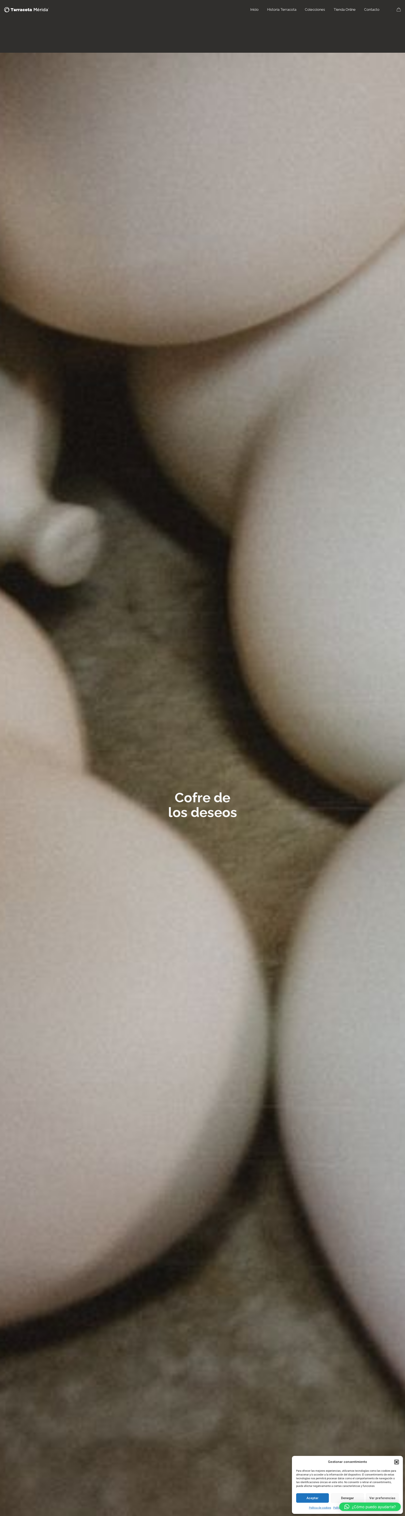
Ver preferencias (382, 1498)
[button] (396, 1462)
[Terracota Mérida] (26, 9)
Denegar (347, 1498)
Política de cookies (320, 1507)
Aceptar (312, 1498)
